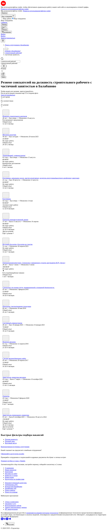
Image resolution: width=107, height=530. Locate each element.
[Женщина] (6, 216)
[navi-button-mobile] (3, 40)
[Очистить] (4, 66)
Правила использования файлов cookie (37, 11)
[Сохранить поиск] (3, 74)
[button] (3, 34)
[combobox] (10, 61)
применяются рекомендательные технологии (42, 513)
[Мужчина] (6, 112)
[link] (4, 29)
